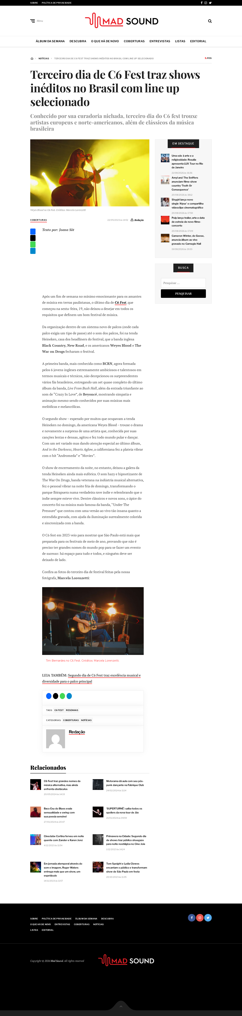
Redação (139, 220)
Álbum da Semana (50, 41)
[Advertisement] (93, 262)
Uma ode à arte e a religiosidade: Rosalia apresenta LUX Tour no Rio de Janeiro (187, 161)
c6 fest (59, 710)
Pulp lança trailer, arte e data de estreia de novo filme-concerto (188, 221)
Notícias (86, 720)
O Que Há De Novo (105, 41)
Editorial (198, 41)
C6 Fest (120, 302)
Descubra (78, 41)
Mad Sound (56, 961)
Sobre (34, 3)
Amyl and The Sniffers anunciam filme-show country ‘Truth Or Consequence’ (185, 183)
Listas (180, 41)
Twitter (210, 3)
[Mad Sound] (121, 20)
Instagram (205, 3)
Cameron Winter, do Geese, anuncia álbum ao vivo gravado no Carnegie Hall (188, 239)
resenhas (72, 710)
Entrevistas (160, 41)
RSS (209, 58)
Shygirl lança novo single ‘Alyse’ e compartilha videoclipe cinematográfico (187, 203)
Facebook (201, 3)
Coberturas (134, 41)
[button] (48, 621)
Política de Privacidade (57, 3)
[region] (93, 626)
